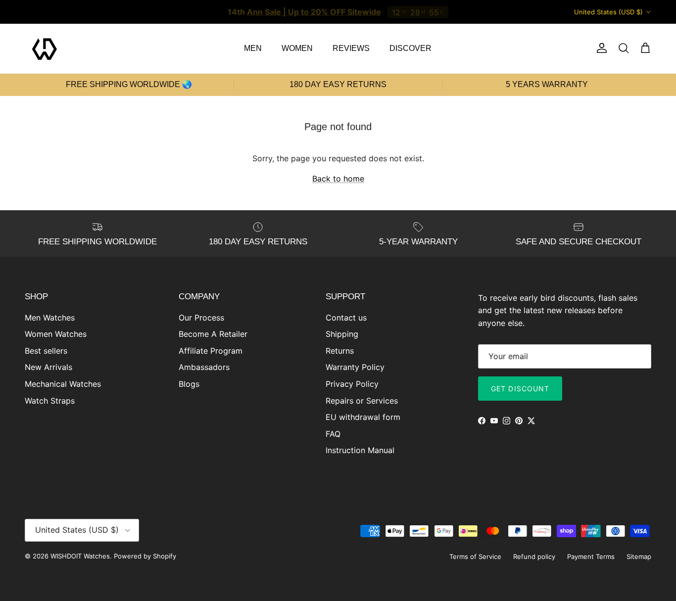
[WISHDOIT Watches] (44, 48)
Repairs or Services (362, 401)
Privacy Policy (352, 384)
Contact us (346, 318)
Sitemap (639, 556)
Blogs (189, 384)
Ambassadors (204, 367)
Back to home (338, 179)
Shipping (342, 334)
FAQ (333, 434)
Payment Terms (591, 556)
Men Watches (50, 318)
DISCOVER (410, 48)
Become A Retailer (213, 334)
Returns (340, 351)
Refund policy (534, 556)
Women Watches (56, 334)
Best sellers (46, 351)
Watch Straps (50, 401)
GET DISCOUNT (520, 388)
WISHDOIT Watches (80, 556)
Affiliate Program (210, 351)
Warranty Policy (355, 367)
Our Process (201, 318)
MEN (253, 48)
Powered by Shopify (145, 556)
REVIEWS (351, 48)
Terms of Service (475, 556)
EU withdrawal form (363, 417)
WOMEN (297, 48)
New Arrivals (48, 367)
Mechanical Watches (63, 384)
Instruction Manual (360, 450)
